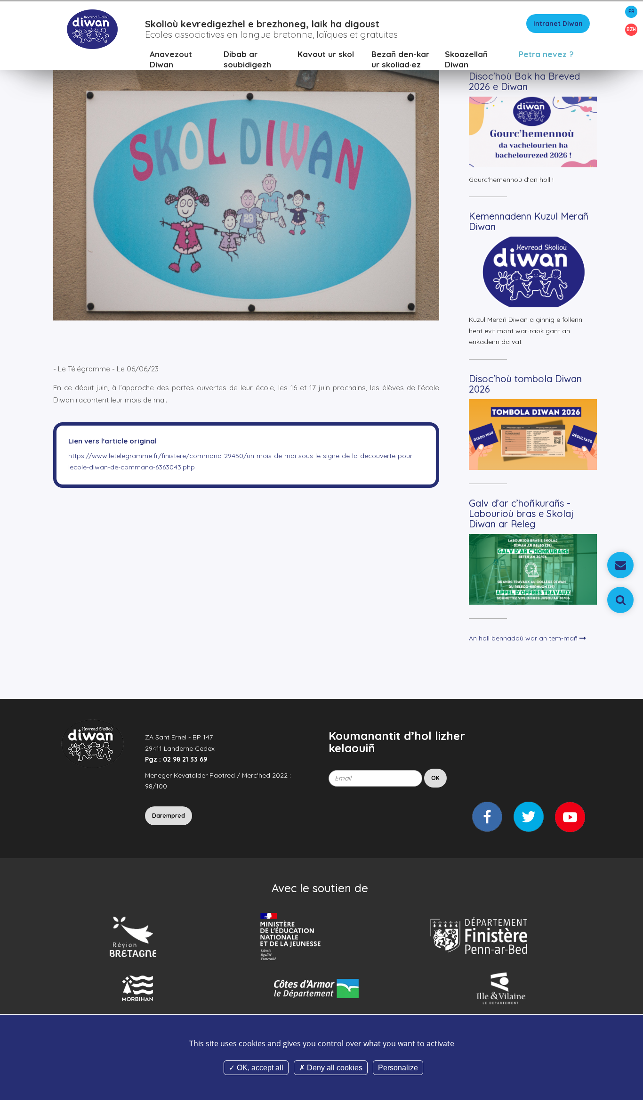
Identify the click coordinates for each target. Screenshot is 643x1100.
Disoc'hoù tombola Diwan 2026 (525, 384)
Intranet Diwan (558, 23)
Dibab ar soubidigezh (247, 59)
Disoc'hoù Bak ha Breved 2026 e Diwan (524, 81)
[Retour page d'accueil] (92, 29)
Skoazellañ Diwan (466, 59)
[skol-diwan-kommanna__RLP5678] (246, 178)
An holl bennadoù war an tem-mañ (524, 638)
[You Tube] (570, 817)
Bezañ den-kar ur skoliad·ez (400, 59)
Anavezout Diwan (171, 59)
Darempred (168, 815)
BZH (631, 29)
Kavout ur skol (325, 54)
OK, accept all (259, 1068)
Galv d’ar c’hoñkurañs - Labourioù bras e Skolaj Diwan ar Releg (521, 513)
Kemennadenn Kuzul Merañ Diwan (528, 221)
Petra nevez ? (546, 54)
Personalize (398, 1068)
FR (631, 11)
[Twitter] (529, 817)
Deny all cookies (333, 1068)
